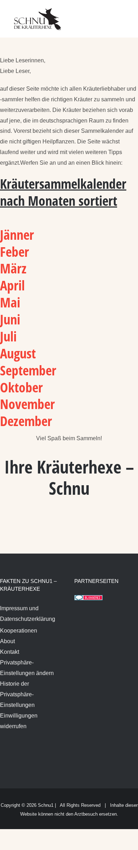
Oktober (21, 387)
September (28, 370)
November (29, 404)
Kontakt (9, 652)
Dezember (26, 421)
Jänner (17, 234)
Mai (10, 302)
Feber (14, 251)
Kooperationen (18, 631)
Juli (10, 336)
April (12, 285)
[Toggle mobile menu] (124, 14)
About (7, 641)
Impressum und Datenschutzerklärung (27, 613)
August (18, 353)
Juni (12, 319)
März (13, 268)
